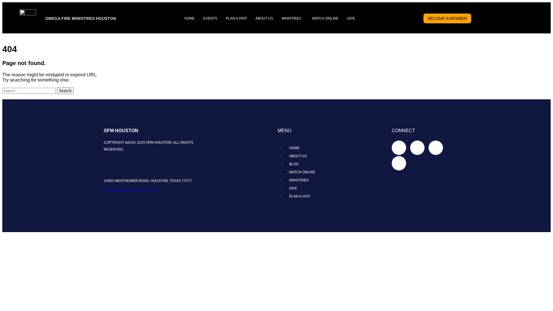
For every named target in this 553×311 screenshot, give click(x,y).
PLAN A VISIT (236, 18)
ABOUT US (264, 18)
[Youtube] (399, 163)
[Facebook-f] (399, 148)
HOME (189, 18)
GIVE (351, 18)
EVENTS (210, 18)
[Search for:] (29, 90)
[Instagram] (436, 148)
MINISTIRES (291, 18)
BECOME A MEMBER (447, 18)
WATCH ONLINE (325, 18)
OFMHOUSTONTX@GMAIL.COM (130, 191)
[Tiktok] (417, 148)
